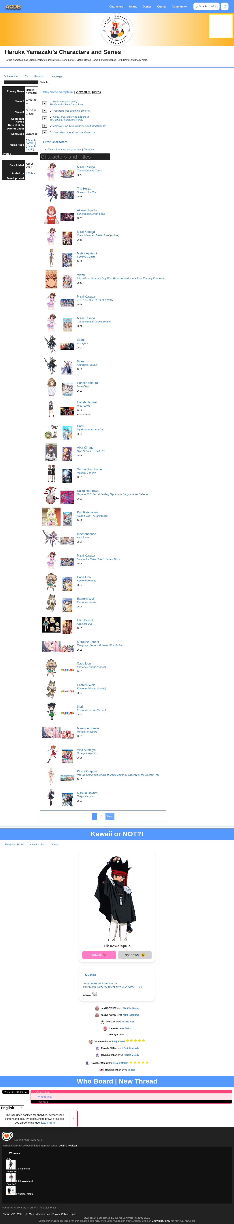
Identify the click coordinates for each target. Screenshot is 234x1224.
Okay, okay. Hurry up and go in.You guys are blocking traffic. (70, 118)
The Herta (83, 188)
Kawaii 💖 (99, 955)
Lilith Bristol (85, 620)
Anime (133, 6)
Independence (86, 534)
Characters (116, 6)
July (8, 1158)
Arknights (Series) (87, 364)
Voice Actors (11, 76)
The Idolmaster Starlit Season (94, 321)
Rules (73, 1213)
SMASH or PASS (14, 844)
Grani (80, 339)
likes (87, 995)
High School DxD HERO (91, 451)
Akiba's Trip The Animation (92, 515)
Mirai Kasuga (86, 167)
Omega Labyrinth (87, 753)
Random (39, 76)
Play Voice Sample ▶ (58, 92)
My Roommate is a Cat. (90, 429)
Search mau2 (31, 148)
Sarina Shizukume (89, 469)
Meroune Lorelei (88, 642)
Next (110, 816)
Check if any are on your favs (64, 149)
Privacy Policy (60, 1213)
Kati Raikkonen (87, 512)
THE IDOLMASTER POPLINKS (95, 300)
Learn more (48, 1122)
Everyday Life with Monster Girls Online (99, 645)
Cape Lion (84, 577)
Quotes (161, 6)
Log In (224, 6)
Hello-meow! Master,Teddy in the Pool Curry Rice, (67, 103)
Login (62, 1145)
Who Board (95, 1081)
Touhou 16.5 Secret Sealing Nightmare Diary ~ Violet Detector (113, 494)
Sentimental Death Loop (91, 213)
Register (72, 1145)
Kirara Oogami (87, 771)
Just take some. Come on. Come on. (74, 132)
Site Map (29, 1213)
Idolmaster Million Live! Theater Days (98, 558)
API (13, 1213)
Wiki (19, 1213)
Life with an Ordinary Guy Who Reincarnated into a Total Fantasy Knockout (120, 278)
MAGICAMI (83, 405)
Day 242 (11, 1184)
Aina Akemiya (86, 750)
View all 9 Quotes (88, 92)
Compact (89, 149)
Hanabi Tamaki (87, 402)
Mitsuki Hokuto (87, 793)
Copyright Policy (161, 1220)
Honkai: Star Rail (86, 192)
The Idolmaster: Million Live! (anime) (98, 235)
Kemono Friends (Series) (91, 666)
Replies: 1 (42, 1101)
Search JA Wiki (31, 142)
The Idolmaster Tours (89, 170)
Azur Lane (83, 537)
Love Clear (83, 386)
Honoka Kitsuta (87, 383)
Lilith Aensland (24, 1181)
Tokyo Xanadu (85, 796)
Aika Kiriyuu (85, 447)
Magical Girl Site (86, 472)
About (6, 1213)
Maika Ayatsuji (87, 253)
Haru (80, 426)
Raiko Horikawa (88, 491)
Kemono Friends (86, 580)
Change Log (43, 1213)
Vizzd (81, 275)
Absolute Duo (85, 623)
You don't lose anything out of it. (71, 110)
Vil (140, 987)
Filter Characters (55, 142)
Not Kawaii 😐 (134, 955)
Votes (54, 844)
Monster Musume (87, 731)
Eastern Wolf (86, 598)
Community (179, 6)
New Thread (138, 1081)
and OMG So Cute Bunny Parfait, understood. (79, 125)
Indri (80, 706)
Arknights (82, 343)
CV (26, 76)
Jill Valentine (23, 1168)
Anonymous (43, 1091)
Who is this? (45, 1096)
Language (56, 76)
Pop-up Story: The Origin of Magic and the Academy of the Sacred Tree (118, 774)
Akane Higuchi (87, 210)
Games (147, 6)
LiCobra (30, 173)
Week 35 (11, 1171)
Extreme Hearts (86, 256)
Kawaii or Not (37, 844)
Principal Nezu (24, 1193)
